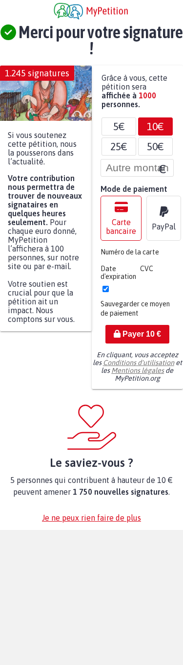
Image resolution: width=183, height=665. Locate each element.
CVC (146, 273)
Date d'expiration (118, 277)
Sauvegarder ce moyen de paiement (135, 313)
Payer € (141, 339)
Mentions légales (137, 375)
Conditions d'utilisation (138, 367)
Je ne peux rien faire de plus (91, 522)
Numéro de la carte (130, 257)
